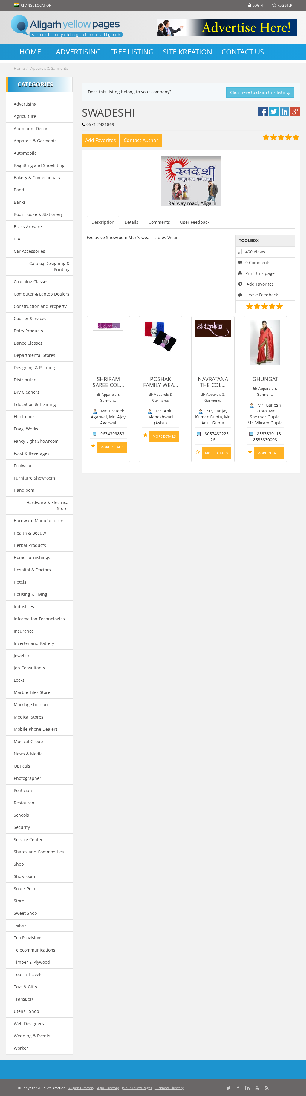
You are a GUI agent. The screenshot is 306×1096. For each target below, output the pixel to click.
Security (22, 827)
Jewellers (23, 655)
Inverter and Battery (34, 643)
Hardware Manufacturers (39, 520)
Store (19, 901)
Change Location (35, 5)
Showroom (24, 876)
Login (258, 5)
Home (19, 68)
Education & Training (35, 404)
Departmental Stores (34, 355)
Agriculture (25, 116)
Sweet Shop (25, 913)
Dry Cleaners (26, 392)
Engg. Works (26, 429)
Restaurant (25, 803)
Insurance (24, 631)
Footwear (23, 465)
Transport (23, 999)
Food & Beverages (31, 453)
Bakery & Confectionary (37, 177)
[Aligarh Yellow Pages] (67, 27)
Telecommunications (34, 950)
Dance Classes (28, 343)
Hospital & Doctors (32, 570)
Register (285, 5)
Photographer (27, 778)
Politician (23, 790)
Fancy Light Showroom (36, 441)
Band (19, 190)
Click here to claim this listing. (260, 92)
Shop (19, 864)
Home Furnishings (32, 557)
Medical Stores (28, 717)
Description (102, 222)
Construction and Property (40, 306)
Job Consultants (29, 668)
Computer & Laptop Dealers (41, 294)
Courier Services (30, 318)
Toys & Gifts (25, 987)
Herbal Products (30, 545)
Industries (24, 606)
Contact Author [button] (141, 140)
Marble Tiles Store (32, 692)
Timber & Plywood (32, 962)
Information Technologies (39, 619)
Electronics (25, 416)
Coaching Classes (31, 281)
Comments (159, 222)
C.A (17, 239)
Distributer (25, 380)
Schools (21, 815)
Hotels (20, 582)
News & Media (28, 753)
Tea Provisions (28, 937)
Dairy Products (28, 331)
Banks (20, 202)
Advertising (25, 104)
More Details (111, 447)
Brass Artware (28, 226)
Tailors (20, 925)
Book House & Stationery (38, 214)
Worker (21, 1048)
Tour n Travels (28, 974)
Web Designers (29, 1023)
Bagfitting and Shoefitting (39, 165)
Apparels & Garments (49, 68)
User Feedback (194, 222)
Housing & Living (30, 594)
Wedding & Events (32, 1036)
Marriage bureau (31, 704)
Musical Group (28, 741)
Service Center (28, 839)
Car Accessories (29, 251)
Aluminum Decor (31, 128)
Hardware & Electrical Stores (47, 505)
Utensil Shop (26, 1011)
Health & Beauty (30, 533)
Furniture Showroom (34, 478)
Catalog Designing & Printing (49, 266)
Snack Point (25, 888)
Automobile (25, 153)
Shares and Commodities (39, 852)
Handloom (24, 490)
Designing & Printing (34, 367)
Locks (19, 680)
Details (131, 222)
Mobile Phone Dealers (36, 729)
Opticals (22, 766)
